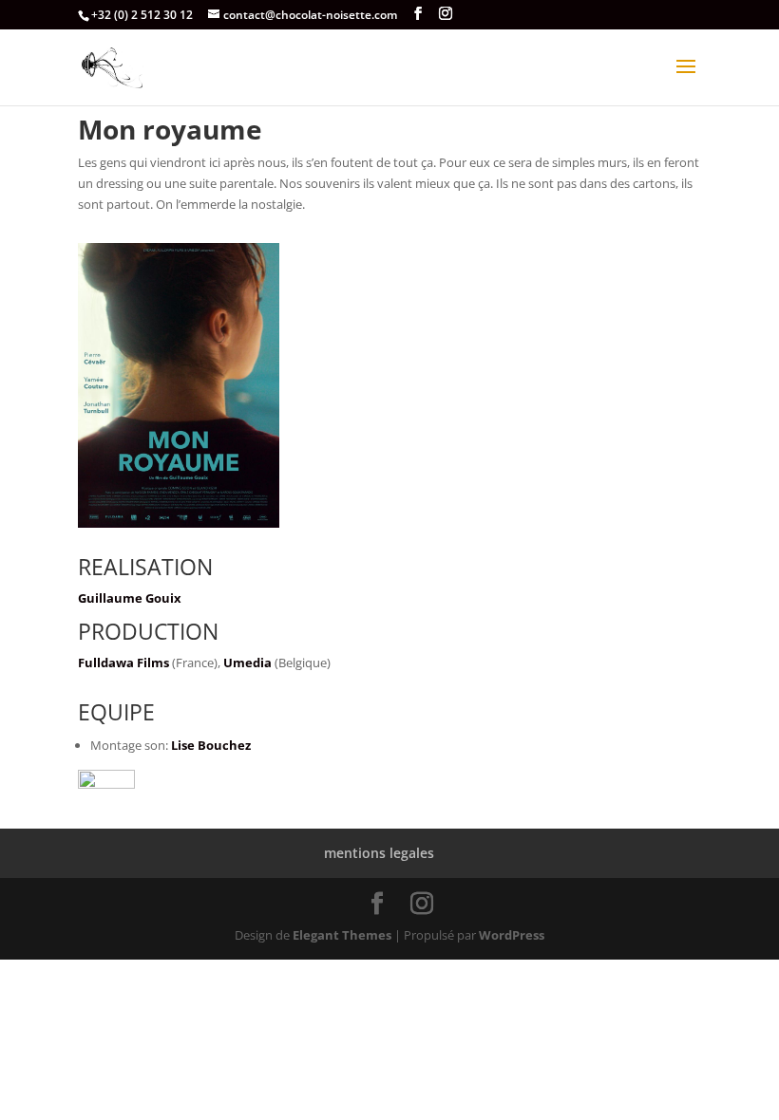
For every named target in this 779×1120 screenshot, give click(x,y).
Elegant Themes (342, 934)
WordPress (511, 934)
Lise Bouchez (211, 745)
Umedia (247, 662)
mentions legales (379, 853)
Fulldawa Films (123, 662)
